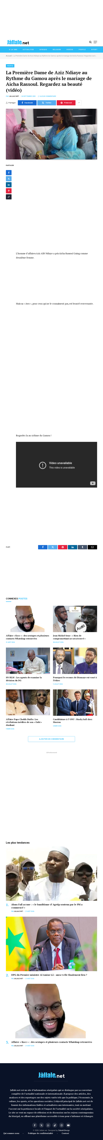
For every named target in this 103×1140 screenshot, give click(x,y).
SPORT (94, 49)
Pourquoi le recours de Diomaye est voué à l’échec (75, 679)
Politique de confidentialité (40, 1133)
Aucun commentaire (48, 96)
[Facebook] (9, 172)
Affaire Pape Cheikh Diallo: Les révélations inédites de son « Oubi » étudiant (24, 722)
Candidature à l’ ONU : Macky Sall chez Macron (72, 721)
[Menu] (95, 42)
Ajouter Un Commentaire (51, 739)
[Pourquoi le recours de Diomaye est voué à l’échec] (75, 661)
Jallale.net (14, 96)
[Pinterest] (9, 190)
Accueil (9, 56)
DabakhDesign (64, 1130)
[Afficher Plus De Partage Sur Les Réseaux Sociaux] (79, 102)
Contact (65, 1133)
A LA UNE (13, 49)
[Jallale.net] (18, 42)
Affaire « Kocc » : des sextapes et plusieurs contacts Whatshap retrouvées (27, 637)
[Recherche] (90, 42)
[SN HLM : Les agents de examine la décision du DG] (28, 661)
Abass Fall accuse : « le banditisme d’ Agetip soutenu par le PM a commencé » (46, 906)
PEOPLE (82, 49)
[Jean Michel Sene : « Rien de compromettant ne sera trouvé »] (75, 619)
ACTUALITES (28, 49)
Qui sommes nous (11, 1133)
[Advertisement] (51, 19)
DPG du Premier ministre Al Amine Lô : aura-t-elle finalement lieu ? (49, 974)
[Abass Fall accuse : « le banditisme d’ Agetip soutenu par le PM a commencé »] (51, 873)
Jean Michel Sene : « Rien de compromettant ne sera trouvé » (69, 637)
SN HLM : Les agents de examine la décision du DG (24, 679)
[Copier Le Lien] (9, 196)
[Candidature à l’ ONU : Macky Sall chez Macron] (75, 702)
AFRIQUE (43, 49)
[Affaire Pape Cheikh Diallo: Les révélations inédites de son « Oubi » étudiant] (28, 702)
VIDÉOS (70, 49)
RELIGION (57, 49)
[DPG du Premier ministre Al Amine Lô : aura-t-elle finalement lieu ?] (51, 944)
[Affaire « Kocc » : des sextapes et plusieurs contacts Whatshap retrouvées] (28, 619)
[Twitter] (9, 178)
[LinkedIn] (9, 184)
